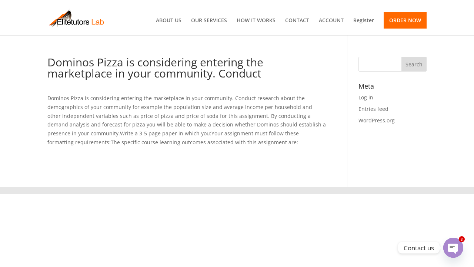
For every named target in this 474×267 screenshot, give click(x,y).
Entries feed (373, 108)
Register (363, 21)
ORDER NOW (405, 20)
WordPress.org (376, 120)
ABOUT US (168, 21)
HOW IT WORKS (256, 21)
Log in (365, 97)
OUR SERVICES (209, 21)
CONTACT (297, 21)
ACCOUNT (331, 21)
